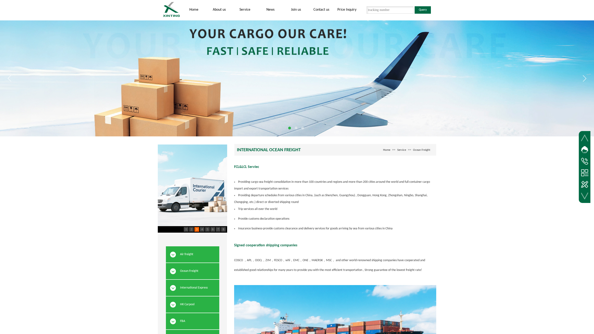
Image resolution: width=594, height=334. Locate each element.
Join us (296, 10)
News (270, 10)
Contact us (321, 10)
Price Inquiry (346, 10)
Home (193, 10)
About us (219, 10)
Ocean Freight (421, 149)
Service (244, 10)
